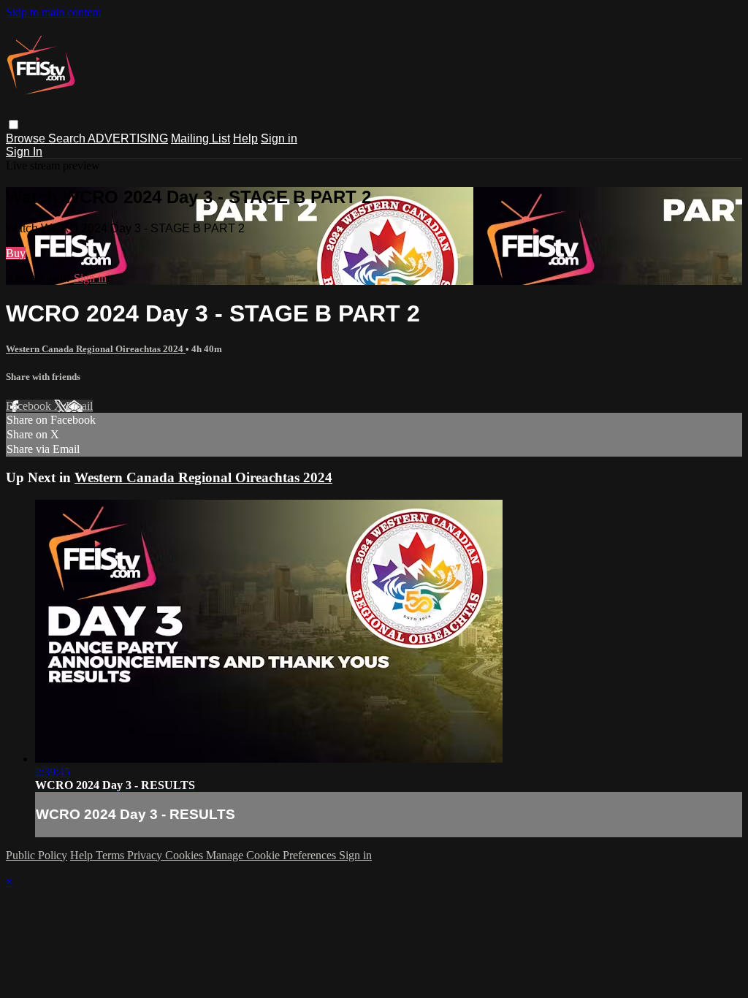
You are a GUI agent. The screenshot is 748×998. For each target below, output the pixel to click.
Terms (111, 855)
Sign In (24, 151)
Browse (27, 138)
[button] (13, 124)
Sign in (279, 138)
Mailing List (200, 138)
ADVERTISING (128, 138)
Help (245, 138)
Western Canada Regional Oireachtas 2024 (96, 348)
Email (79, 406)
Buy (16, 253)
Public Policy (36, 855)
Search (68, 138)
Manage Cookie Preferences (272, 855)
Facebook (30, 406)
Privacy (146, 855)
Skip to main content (53, 12)
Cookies (185, 855)
